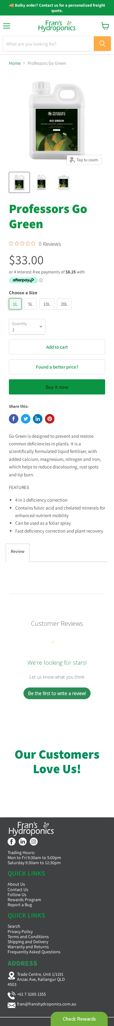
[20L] (65, 311)
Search (14, 926)
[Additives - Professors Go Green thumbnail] (19, 182)
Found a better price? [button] (57, 367)
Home (15, 63)
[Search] (102, 43)
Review (17, 551)
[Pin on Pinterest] (49, 419)
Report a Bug (20, 904)
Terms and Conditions (28, 936)
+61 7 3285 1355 (31, 994)
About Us (16, 884)
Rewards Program (24, 899)
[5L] (31, 311)
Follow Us (17, 894)
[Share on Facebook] (13, 419)
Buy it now (57, 387)
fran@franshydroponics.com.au (46, 1004)
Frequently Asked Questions (34, 952)
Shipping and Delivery (28, 941)
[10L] (47, 311)
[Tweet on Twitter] (25, 419)
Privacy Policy (20, 931)
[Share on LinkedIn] (37, 419)
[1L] (16, 311)
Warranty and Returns (28, 947)
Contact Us (18, 889)
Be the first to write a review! (57, 693)
